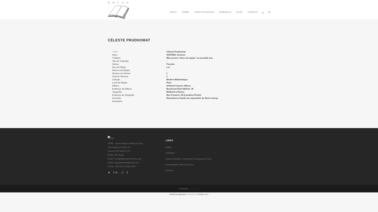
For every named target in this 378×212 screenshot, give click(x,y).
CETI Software (194, 189)
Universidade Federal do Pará (180, 164)
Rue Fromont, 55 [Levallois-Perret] (183, 95)
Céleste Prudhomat (176, 51)
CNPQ (169, 147)
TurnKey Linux (202, 194)
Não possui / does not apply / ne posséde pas (189, 58)
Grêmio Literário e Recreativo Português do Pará (188, 159)
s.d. (168, 67)
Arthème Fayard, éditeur (178, 86)
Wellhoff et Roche (175, 92)
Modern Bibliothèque (177, 79)
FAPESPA (170, 153)
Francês (170, 64)
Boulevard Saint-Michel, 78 (179, 89)
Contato (169, 170)
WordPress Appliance (178, 194)
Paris (168, 82)
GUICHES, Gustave (175, 55)
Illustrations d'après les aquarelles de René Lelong (192, 98)
